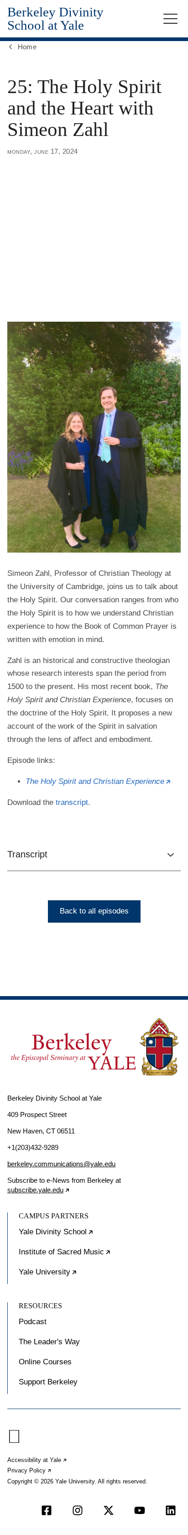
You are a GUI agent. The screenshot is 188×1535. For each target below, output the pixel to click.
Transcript (27, 854)
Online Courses (45, 1361)
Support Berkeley (48, 1382)
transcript (72, 802)
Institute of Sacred (93, 1256)
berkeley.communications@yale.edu (61, 1164)
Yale (76, 1276)
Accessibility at (37, 1460)
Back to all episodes (94, 911)
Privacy (29, 1470)
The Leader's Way (49, 1341)
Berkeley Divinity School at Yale (55, 18)
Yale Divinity (84, 1235)
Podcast (33, 1321)
